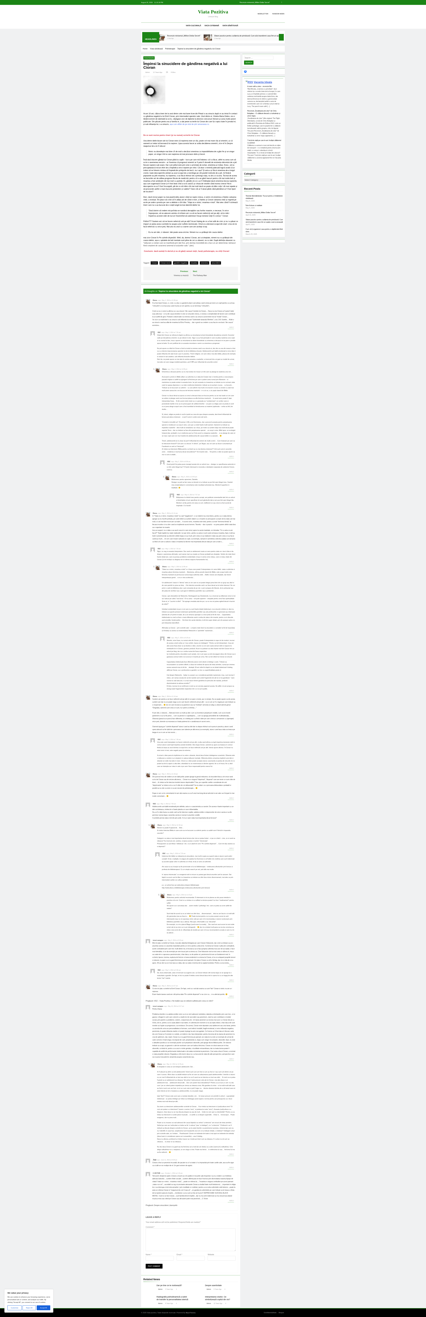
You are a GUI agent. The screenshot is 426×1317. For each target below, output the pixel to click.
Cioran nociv (166, 263)
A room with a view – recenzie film (259, 86)
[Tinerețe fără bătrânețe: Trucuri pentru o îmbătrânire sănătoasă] (258, 38)
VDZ (159, 332)
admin (147, 72)
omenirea (204, 263)
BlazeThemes (190, 1313)
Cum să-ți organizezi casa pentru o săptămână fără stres (173, 36)
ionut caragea (158, 940)
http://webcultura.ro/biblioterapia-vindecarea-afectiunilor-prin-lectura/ (186, 888)
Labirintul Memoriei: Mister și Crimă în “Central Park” (229, 36)
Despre (281, 1312)
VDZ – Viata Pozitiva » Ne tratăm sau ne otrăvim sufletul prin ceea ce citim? (183, 1001)
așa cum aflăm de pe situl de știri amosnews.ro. (189, 124)
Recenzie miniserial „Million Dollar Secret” (255, 2)
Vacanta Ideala (263, 82)
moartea (194, 263)
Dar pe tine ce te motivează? (169, 1285)
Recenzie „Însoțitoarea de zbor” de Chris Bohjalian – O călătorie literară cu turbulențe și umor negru (263, 113)
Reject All (29, 1308)
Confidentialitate (270, 1312)
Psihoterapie (149, 58)
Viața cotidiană (211, 25)
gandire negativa (180, 263)
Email (179, 1254)
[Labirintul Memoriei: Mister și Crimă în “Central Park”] (203, 38)
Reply (231, 327)
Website (211, 1254)
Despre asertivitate (213, 1285)
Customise (14, 1308)
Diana (155, 300)
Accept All (43, 1308)
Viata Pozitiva (213, 12)
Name (149, 1254)
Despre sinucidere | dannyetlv (165, 1205)
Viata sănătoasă (230, 25)
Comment (150, 1227)
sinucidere (216, 263)
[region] (28, 1301)
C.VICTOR (156, 1173)
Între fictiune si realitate (254, 205)
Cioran (154, 263)
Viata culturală (193, 25)
